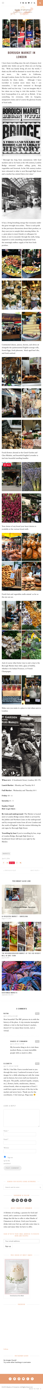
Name (6, 1131)
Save (12, 863)
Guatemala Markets (9, 993)
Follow (6, 1349)
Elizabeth (8, 1063)
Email (6, 1139)
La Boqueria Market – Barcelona (15, 916)
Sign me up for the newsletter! (8, 1160)
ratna (6, 1013)
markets (6, 853)
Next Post (35, 870)
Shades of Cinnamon (18, 1041)
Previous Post (10, 870)
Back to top (34, 1389)
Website (6, 1148)
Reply (37, 1013)
